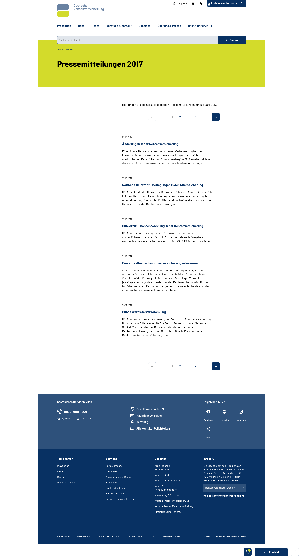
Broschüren (112, 482)
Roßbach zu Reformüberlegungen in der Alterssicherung (162, 185)
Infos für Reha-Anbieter (168, 480)
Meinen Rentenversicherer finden (222, 495)
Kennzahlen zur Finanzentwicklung (174, 506)
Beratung (142, 422)
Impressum (63, 536)
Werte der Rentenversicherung (172, 500)
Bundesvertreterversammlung (144, 312)
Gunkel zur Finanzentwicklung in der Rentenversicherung (162, 226)
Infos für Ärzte (162, 474)
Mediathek (111, 471)
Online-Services (198, 26)
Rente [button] (95, 25)
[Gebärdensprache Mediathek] (193, 4)
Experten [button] (145, 25)
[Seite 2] (216, 117)
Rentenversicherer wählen (220, 487)
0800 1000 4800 (75, 412)
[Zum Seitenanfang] (295, 552)
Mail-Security (134, 536)
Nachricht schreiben (149, 415)
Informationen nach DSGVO (121, 498)
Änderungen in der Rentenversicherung (150, 144)
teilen (208, 437)
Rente (60, 476)
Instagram (241, 420)
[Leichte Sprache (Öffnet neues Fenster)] (200, 4)
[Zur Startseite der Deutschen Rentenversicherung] (80, 10)
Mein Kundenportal (226, 3)
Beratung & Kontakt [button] (119, 25)
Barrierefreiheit (172, 536)
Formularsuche (114, 465)
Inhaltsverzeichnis (109, 536)
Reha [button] (81, 25)
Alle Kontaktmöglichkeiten (153, 428)
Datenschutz (84, 536)
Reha (60, 471)
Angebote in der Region (119, 476)
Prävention (64, 25)
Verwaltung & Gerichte (167, 495)
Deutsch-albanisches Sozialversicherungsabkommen (160, 263)
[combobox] (137, 40)
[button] (180, 4)
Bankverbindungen (116, 487)
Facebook (208, 420)
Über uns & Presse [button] (169, 25)
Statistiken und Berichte (168, 511)
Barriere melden (115, 493)
